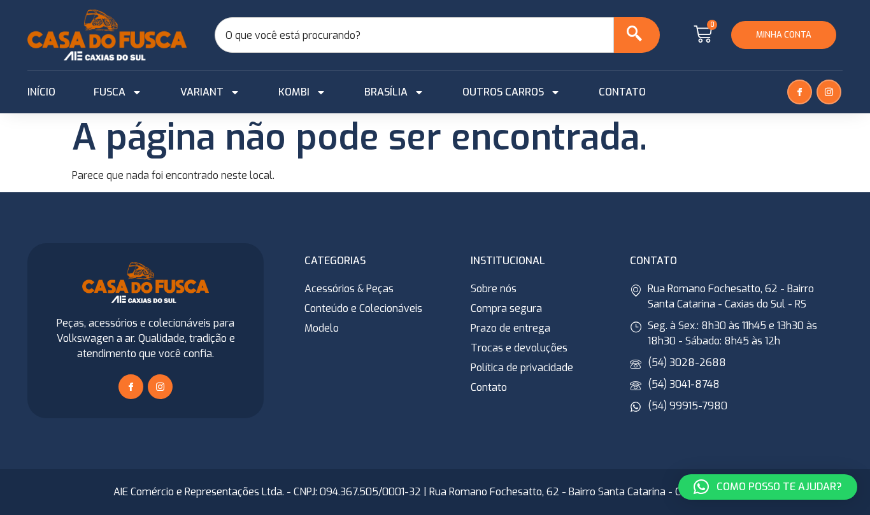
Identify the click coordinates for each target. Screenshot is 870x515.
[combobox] (414, 35)
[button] (767, 487)
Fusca (109, 92)
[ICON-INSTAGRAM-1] (829, 92)
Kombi (294, 92)
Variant (202, 92)
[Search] (637, 35)
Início (41, 92)
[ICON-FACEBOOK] (799, 92)
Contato (622, 92)
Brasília (386, 92)
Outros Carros (503, 92)
